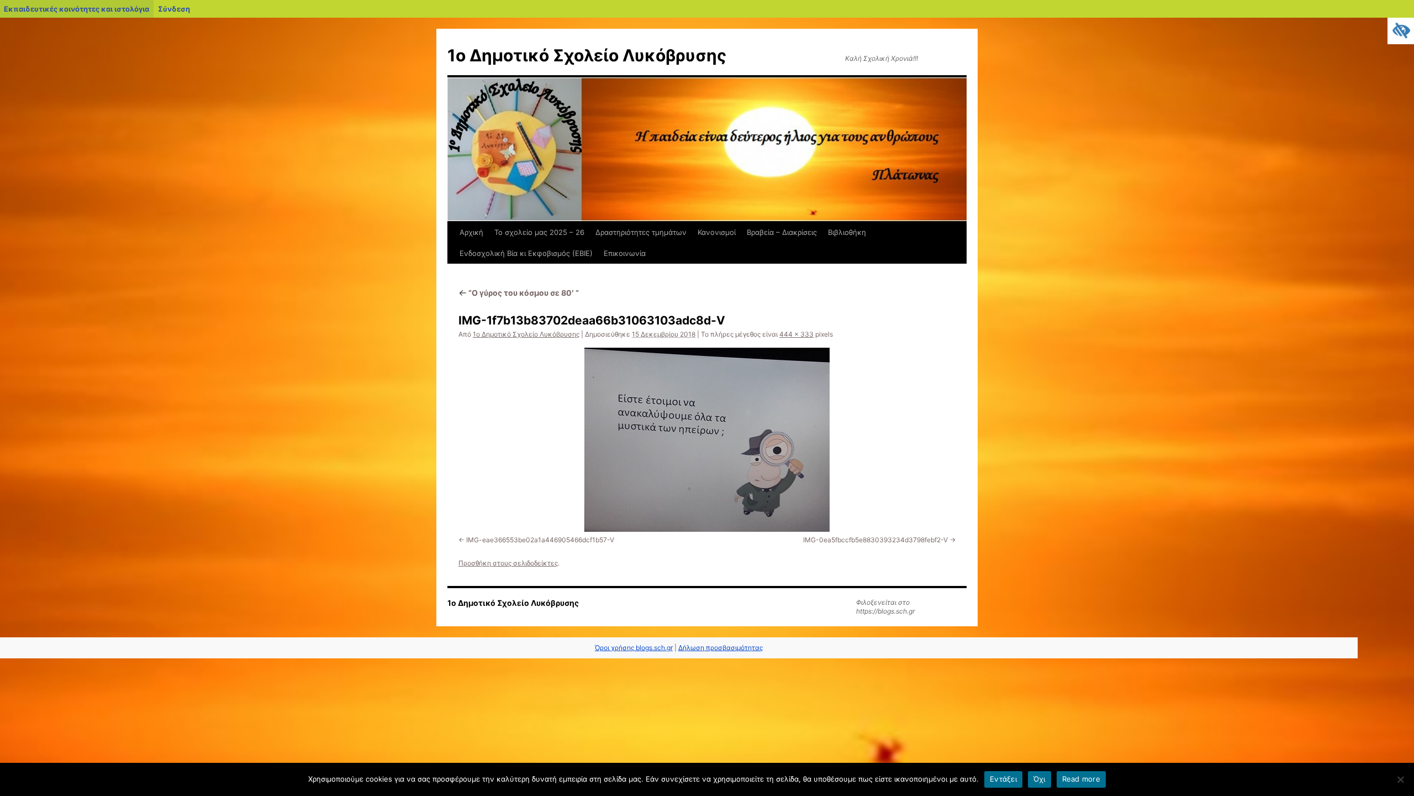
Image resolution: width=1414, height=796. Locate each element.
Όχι (1039, 778)
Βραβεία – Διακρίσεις (782, 232)
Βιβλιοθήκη (847, 232)
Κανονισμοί (717, 232)
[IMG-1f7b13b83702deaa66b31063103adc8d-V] (707, 440)
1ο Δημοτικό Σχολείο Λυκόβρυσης (586, 55)
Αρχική (471, 232)
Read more (1081, 778)
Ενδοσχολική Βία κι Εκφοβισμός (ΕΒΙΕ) (526, 253)
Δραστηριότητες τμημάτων (641, 232)
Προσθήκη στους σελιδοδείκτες (508, 563)
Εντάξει (1003, 778)
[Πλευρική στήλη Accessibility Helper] (1400, 31)
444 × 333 (796, 334)
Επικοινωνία (625, 253)
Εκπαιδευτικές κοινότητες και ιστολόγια (76, 8)
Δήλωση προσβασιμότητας (720, 647)
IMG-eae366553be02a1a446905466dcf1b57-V (540, 540)
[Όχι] (1400, 779)
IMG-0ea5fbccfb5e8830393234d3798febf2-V (875, 540)
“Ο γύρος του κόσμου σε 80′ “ (518, 292)
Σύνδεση (174, 8)
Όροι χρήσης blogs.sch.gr (634, 647)
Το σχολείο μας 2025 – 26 (539, 232)
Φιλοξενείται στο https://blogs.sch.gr (885, 606)
